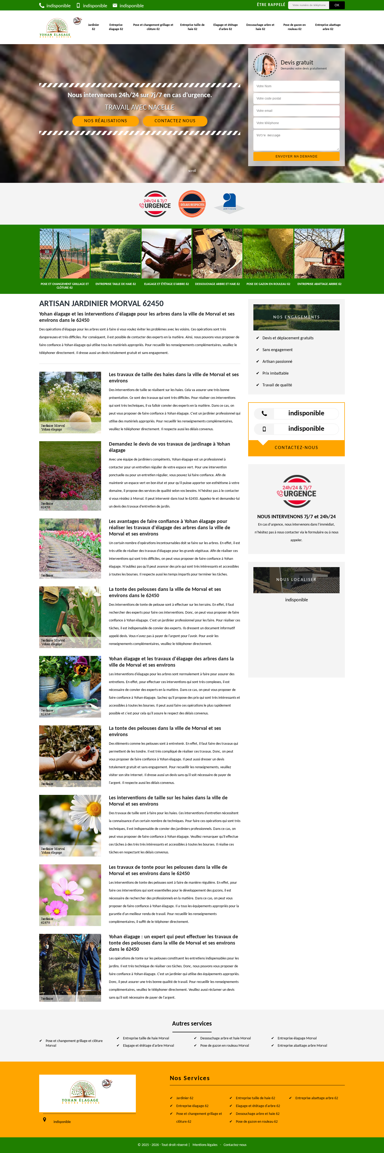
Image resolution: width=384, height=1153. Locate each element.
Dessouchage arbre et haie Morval (225, 1038)
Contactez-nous (235, 1145)
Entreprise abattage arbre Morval (302, 1046)
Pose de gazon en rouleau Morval (224, 1046)
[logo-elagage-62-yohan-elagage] (61, 27)
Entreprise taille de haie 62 (192, 27)
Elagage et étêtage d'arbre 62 (225, 27)
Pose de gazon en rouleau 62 (294, 27)
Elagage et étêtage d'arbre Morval (148, 1046)
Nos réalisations (105, 121)
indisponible (58, 6)
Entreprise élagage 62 (116, 27)
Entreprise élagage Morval (297, 1038)
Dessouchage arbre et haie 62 (260, 27)
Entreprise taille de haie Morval (146, 1038)
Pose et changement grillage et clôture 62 (153, 27)
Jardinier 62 (93, 27)
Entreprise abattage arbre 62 (328, 27)
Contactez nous (175, 121)
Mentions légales (205, 1145)
